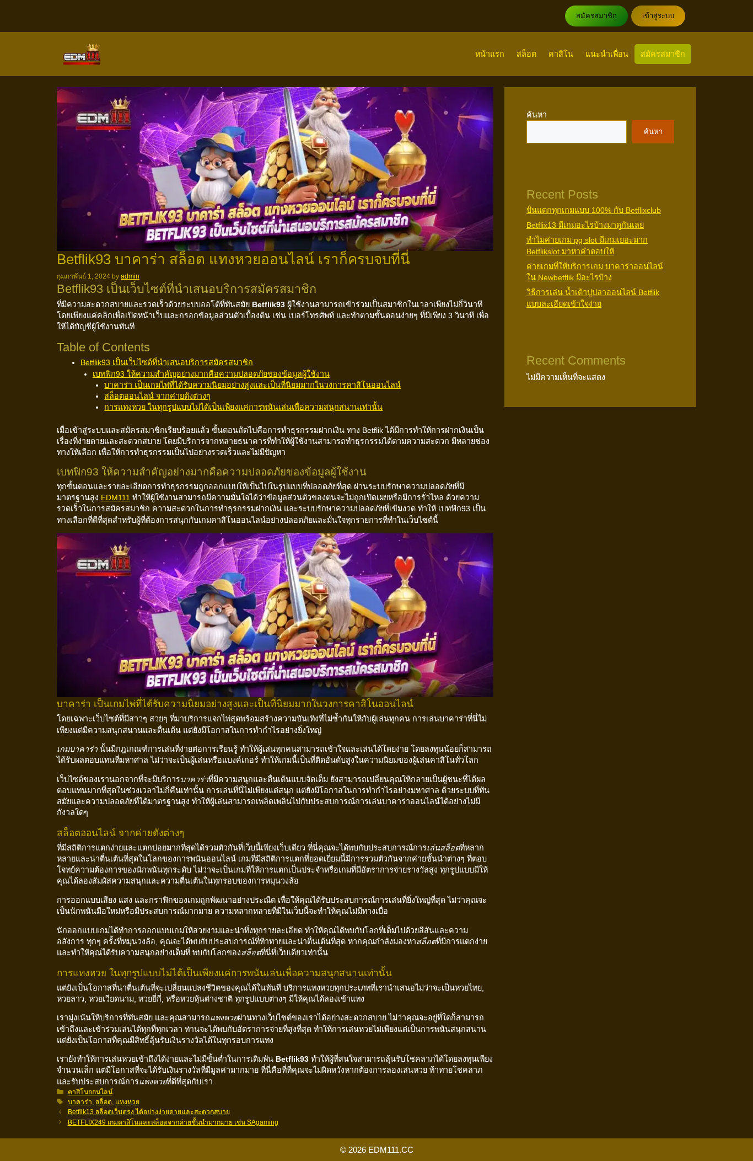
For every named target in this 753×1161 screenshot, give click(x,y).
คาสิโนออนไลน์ (90, 1092)
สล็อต (526, 54)
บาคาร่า (80, 1102)
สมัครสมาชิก (596, 16)
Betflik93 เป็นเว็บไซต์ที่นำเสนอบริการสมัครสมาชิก (166, 362)
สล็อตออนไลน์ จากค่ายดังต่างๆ (157, 396)
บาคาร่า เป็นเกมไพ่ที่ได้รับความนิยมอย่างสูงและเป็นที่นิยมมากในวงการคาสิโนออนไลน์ (252, 385)
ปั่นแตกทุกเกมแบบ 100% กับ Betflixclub (593, 210)
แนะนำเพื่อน (606, 54)
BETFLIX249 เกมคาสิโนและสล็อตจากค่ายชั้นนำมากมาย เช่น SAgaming (173, 1122)
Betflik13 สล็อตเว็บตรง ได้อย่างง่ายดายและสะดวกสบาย (149, 1112)
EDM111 (115, 497)
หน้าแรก (489, 54)
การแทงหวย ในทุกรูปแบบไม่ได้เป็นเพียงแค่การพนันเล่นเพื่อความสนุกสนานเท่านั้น (243, 407)
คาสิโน (560, 54)
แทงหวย (127, 1102)
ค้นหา (536, 114)
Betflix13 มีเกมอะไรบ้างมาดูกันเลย (585, 225)
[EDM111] (82, 54)
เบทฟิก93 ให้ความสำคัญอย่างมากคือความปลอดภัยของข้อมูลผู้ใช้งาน (211, 374)
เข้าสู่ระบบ (658, 16)
